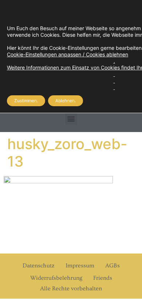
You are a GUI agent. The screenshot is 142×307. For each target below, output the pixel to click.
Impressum (80, 265)
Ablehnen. (65, 100)
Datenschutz (39, 265)
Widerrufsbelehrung (56, 278)
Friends (102, 278)
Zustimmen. (26, 100)
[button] (71, 119)
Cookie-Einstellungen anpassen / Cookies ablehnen (67, 54)
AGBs (112, 265)
